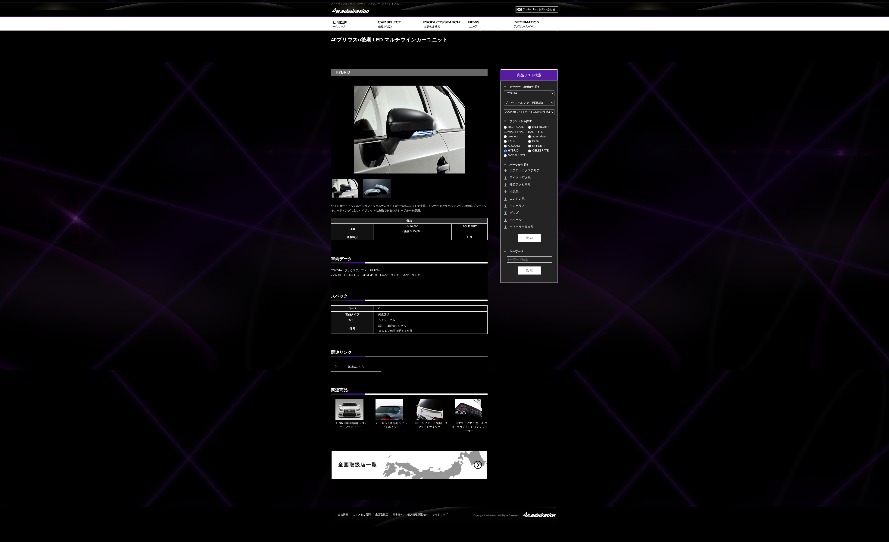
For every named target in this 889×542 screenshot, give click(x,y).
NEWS (489, 24)
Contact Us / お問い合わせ (539, 9)
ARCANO (514, 146)
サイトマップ (440, 514)
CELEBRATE (540, 150)
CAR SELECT (398, 24)
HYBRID (513, 150)
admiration (539, 136)
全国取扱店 (381, 514)
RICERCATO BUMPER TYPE (514, 129)
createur (513, 136)
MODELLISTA (516, 155)
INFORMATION (535, 24)
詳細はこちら (356, 366)
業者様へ (398, 514)
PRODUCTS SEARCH (443, 24)
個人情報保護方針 (417, 514)
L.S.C (511, 141)
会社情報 (343, 514)
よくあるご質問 (362, 514)
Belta (535, 141)
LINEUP (353, 24)
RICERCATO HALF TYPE (538, 129)
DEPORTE (539, 146)
